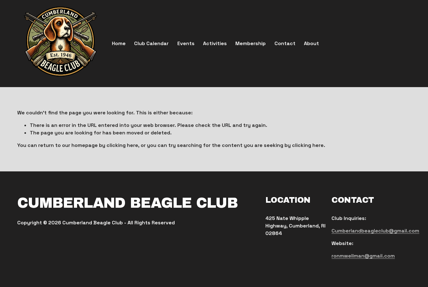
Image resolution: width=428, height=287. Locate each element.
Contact (284, 43)
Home (119, 43)
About (311, 43)
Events (186, 43)
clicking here (122, 145)
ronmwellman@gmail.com (363, 256)
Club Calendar (151, 43)
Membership (250, 43)
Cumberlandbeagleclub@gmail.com (375, 230)
